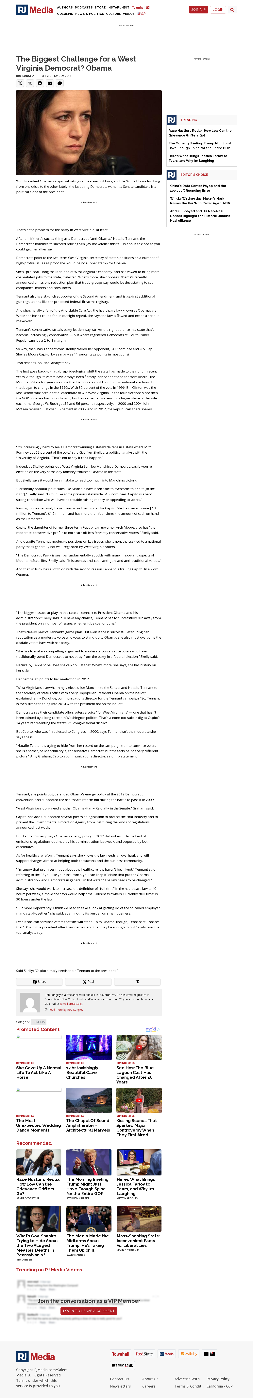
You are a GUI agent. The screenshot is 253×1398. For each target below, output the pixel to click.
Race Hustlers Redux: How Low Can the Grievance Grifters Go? (38, 1186)
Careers (148, 1386)
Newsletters (120, 1386)
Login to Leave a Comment (89, 1311)
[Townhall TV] (142, 7)
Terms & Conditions (190, 1386)
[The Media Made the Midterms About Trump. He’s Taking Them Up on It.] (88, 1218)
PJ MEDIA (39, 1022)
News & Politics (89, 14)
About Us (150, 1378)
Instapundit (119, 7)
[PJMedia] (34, 9)
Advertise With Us (190, 1378)
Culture (113, 14)
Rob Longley (25, 76)
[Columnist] (31, 1002)
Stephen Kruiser (77, 1198)
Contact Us (119, 1378)
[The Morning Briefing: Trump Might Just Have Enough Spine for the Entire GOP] (88, 1161)
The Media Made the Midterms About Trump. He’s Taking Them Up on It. (87, 1243)
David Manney (75, 1255)
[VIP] (141, 13)
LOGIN (218, 9)
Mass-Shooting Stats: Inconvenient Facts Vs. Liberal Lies (138, 1240)
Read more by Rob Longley (65, 1009)
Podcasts (84, 7)
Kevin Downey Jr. (28, 1198)
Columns (65, 14)
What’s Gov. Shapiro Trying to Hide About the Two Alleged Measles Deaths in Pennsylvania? (37, 1245)
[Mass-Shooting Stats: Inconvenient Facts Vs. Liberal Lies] (139, 1218)
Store (100, 7)
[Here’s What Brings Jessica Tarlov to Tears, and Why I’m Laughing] (139, 1161)
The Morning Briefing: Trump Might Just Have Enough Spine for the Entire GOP (88, 1186)
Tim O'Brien (24, 1259)
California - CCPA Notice (222, 1386)
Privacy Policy (218, 1378)
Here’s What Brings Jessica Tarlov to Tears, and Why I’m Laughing (136, 1186)
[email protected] (71, 1004)
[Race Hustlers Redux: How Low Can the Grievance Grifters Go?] (38, 1161)
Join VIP (199, 9)
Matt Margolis (127, 1198)
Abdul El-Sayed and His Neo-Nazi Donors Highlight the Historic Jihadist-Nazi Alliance (200, 216)
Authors (65, 7)
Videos (129, 14)
